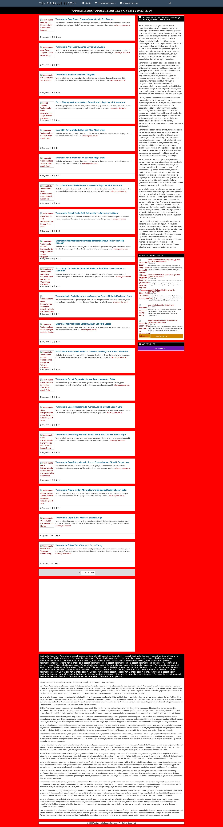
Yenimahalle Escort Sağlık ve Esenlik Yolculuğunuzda (161, 291)
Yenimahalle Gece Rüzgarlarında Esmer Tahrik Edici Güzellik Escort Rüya (90, 434)
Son (92, 573)
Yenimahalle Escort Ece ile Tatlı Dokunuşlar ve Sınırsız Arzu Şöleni (86, 213)
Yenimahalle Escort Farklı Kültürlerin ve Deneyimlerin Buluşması (162, 321)
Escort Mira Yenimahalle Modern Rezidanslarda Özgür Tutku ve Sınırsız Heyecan (89, 241)
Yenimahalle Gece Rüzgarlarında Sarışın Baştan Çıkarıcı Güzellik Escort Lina (92, 462)
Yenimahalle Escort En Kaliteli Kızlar (161, 305)
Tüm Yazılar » (161, 336)
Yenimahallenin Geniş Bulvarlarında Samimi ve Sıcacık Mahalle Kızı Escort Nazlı (93, 296)
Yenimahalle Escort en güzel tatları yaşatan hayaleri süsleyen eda (164, 275)
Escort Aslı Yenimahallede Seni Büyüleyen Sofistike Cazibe (83, 324)
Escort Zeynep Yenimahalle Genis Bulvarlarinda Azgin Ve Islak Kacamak (90, 102)
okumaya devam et (122, 25)
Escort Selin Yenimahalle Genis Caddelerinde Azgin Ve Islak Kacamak (88, 185)
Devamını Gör (161, 348)
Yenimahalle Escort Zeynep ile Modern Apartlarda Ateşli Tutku (85, 379)
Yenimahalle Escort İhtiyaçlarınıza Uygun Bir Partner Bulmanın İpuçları (164, 260)
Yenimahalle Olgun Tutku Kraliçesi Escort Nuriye (78, 517)
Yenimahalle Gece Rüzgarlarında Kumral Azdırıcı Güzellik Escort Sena (88, 407)
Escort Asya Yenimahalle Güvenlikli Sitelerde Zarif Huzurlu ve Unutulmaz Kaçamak (90, 269)
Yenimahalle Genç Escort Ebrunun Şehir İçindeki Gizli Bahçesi (84, 19)
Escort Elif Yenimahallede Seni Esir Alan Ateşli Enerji (80, 130)
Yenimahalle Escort (58, 3)
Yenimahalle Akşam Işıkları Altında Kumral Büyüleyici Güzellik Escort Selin (90, 490)
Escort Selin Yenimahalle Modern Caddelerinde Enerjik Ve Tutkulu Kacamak (91, 351)
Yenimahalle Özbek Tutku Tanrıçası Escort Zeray (78, 545)
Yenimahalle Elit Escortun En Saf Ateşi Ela (75, 74)
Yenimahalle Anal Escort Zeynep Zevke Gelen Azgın (80, 47)
